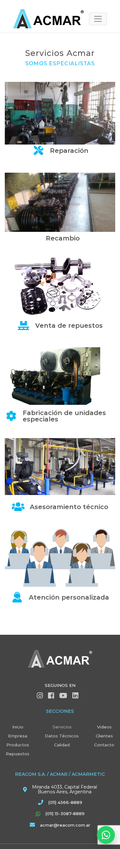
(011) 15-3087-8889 (64, 813)
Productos (17, 744)
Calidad (62, 744)
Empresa (17, 735)
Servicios (61, 726)
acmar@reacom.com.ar (65, 825)
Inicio (17, 726)
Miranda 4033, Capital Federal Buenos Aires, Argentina (64, 789)
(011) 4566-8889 (65, 802)
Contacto (104, 744)
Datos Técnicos (62, 735)
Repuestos (17, 753)
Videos (104, 726)
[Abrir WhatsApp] (106, 835)
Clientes (104, 735)
